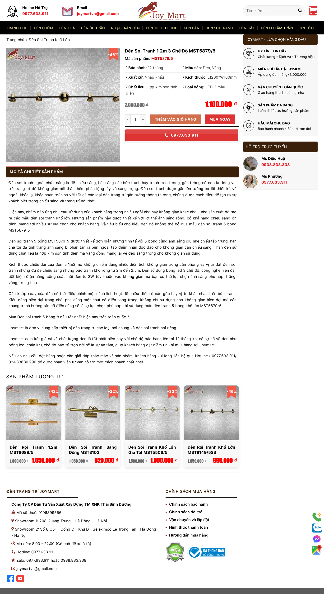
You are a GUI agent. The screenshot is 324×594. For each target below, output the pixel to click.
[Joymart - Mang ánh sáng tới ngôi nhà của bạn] (162, 10)
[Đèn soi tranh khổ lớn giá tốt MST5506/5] (152, 412)
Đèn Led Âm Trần (277, 28)
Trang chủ (17, 28)
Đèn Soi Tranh (219, 28)
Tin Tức (306, 28)
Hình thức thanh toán (188, 527)
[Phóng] (13, 155)
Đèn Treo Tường (162, 28)
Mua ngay (220, 119)
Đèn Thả (67, 28)
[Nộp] (300, 11)
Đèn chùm (43, 28)
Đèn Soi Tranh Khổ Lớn (49, 39)
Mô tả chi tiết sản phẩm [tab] (36, 171)
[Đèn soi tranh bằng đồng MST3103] (92, 412)
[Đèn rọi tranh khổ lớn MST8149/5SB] (211, 412)
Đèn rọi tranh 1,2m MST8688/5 (33, 450)
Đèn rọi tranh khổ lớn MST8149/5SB (211, 450)
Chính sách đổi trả (185, 511)
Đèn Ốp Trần (93, 28)
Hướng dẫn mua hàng (188, 535)
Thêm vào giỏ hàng (175, 119)
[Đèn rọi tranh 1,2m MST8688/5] (33, 412)
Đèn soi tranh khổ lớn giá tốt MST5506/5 (152, 450)
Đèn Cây (247, 28)
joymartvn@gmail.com (36, 568)
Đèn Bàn (191, 28)
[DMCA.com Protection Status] (175, 552)
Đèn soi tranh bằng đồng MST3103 (92, 450)
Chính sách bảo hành (188, 504)
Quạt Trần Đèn (125, 28)
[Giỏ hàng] (313, 10)
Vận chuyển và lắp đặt (189, 519)
